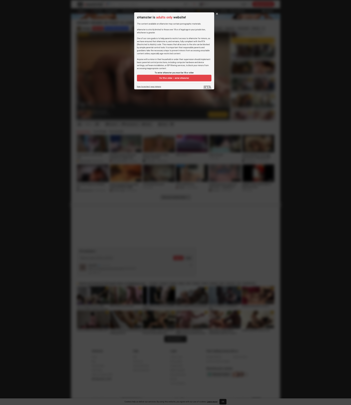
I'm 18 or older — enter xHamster (174, 78)
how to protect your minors (149, 87)
